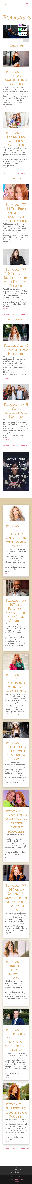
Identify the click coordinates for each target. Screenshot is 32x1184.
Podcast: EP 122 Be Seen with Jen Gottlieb (16, 139)
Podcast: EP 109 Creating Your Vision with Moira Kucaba (16, 536)
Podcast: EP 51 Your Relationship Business (16, 410)
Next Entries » (23, 174)
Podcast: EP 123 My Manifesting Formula (16, 78)
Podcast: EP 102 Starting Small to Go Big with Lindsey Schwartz (16, 821)
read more (6, 107)
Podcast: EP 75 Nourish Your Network (16, 349)
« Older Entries (9, 174)
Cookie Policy (12, 1171)
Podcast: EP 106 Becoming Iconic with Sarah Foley (16, 683)
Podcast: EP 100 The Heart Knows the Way (16, 970)
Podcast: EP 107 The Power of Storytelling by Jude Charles (16, 610)
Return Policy (19, 1169)
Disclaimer (10, 1169)
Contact (20, 1171)
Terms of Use (20, 1168)
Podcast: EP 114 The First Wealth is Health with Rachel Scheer (16, 213)
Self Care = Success (16, 459)
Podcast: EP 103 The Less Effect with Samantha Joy (16, 751)
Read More (16, 482)
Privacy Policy (10, 1168)
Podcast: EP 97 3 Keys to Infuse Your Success (16, 1110)
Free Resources (15, 1172)
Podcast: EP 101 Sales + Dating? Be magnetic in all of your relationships (16, 897)
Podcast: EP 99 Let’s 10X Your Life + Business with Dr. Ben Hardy (16, 1040)
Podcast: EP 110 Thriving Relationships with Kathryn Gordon (16, 277)
